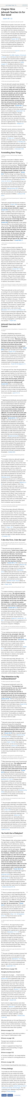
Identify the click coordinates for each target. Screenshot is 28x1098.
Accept (4, 1095)
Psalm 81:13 (7, 736)
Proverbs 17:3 (6, 536)
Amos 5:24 (14, 745)
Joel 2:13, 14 (16, 393)
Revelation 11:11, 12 (13, 932)
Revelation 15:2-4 (17, 959)
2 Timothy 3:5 (21, 142)
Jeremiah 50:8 (5, 874)
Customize (17, 1095)
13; (25, 618)
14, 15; (12, 310)
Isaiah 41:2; (14, 618)
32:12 (11, 779)
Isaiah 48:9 (5, 978)
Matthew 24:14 (6, 477)
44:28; (19, 618)
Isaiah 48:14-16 (17, 269)
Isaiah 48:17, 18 (11, 966)
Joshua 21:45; (21, 194)
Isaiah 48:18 (15, 39)
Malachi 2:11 (22, 364)
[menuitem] (2, 2)
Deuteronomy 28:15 (12, 188)
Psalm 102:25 (15, 581)
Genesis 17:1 (17, 989)
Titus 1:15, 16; (14, 914)
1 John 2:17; (4, 829)
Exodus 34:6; (21, 1015)
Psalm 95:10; (14, 364)
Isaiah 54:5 (23, 704)
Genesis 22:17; (6, 779)
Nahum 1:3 (12, 1006)
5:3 (9, 829)
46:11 (2, 620)
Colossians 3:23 (19, 149)
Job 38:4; (9, 581)
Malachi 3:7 (20, 123)
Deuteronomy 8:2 (13, 436)
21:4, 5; (16, 310)
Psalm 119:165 (11, 742)
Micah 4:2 (17, 815)
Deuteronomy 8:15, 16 (8, 887)
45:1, (22, 618)
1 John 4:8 (4, 1017)
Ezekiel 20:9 (12, 452)
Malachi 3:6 (23, 564)
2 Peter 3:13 (21, 310)
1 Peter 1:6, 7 (9, 527)
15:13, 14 (9, 181)
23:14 (2, 195)
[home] (2, 2)
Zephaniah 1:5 (20, 111)
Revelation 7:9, (6, 310)
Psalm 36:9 (8, 810)
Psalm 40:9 (13, 320)
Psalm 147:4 (8, 584)
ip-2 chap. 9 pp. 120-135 (11, 5)
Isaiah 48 (17, 50)
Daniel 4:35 (13, 1000)
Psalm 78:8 (14, 204)
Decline (10, 1095)
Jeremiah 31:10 (6, 878)
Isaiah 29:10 (12, 351)
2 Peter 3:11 (11, 138)
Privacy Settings (11, 1091)
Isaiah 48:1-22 (7, 19)
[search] (26, 2)
